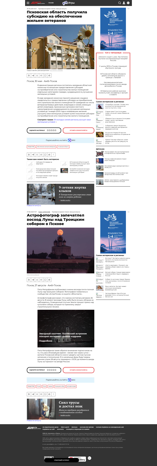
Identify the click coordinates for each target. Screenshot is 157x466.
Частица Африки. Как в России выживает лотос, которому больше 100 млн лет (117, 295)
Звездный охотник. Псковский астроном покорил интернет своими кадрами (63, 335)
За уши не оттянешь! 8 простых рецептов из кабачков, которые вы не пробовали (117, 134)
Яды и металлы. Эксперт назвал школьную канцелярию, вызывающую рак (115, 288)
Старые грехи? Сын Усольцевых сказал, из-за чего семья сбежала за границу (117, 113)
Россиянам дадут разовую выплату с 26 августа (117, 166)
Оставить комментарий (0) (78, 130)
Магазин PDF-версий (87, 427)
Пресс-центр (65, 427)
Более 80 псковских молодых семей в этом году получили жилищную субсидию (80, 170)
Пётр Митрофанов (33, 275)
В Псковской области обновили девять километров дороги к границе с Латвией (113, 76)
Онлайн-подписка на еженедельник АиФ (110, 427)
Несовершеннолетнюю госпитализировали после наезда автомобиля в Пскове (113, 84)
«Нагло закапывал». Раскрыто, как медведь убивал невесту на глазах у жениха (117, 266)
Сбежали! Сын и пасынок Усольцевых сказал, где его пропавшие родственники (117, 120)
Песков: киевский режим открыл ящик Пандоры (115, 159)
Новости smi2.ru (34, 205)
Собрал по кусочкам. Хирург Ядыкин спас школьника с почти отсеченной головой (117, 281)
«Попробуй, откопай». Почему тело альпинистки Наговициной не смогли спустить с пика (117, 106)
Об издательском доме (50, 427)
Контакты (60, 429)
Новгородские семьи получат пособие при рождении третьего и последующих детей (47, 170)
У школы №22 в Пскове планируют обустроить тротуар (113, 67)
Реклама (74, 427)
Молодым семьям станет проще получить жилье (46, 176)
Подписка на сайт (49, 429)
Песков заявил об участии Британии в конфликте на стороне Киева (117, 152)
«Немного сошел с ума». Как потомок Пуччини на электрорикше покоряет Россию (113, 58)
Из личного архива (56, 70)
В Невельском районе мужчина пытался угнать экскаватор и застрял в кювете (113, 93)
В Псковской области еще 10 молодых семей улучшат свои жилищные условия (80, 163)
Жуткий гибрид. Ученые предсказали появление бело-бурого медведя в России (117, 273)
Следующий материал (61, 460)
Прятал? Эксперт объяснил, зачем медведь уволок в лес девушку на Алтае (116, 141)
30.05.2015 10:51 (32, 8)
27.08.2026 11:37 (32, 212)
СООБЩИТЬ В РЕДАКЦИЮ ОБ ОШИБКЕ (77, 429)
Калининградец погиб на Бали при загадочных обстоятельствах (116, 173)
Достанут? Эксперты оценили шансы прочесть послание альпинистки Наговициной (117, 259)
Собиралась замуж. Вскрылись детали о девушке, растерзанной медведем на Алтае (116, 127)
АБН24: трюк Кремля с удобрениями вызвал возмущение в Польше (117, 180)
